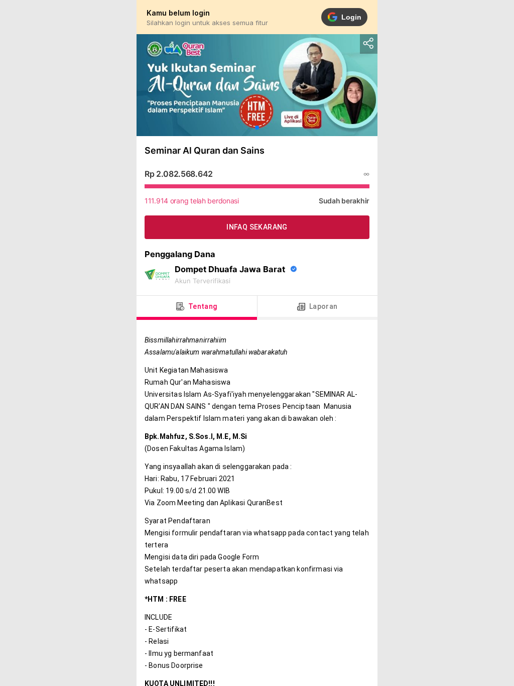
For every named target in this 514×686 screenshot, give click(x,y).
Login (351, 17)
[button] (257, 128)
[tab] (197, 306)
